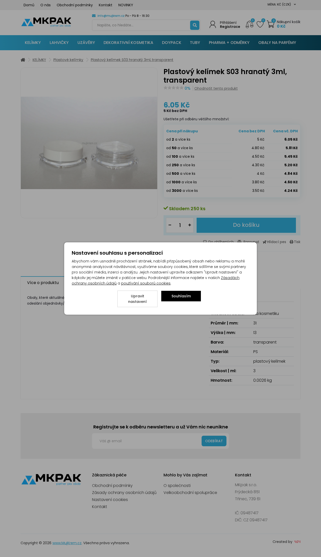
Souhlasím (181, 296)
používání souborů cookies (146, 283)
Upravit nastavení (137, 299)
